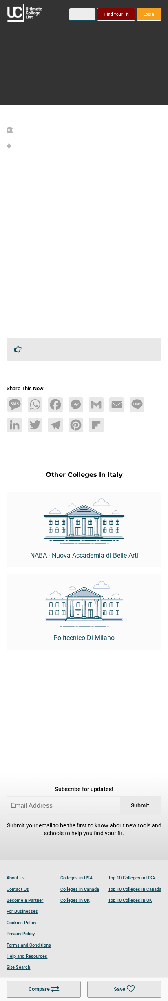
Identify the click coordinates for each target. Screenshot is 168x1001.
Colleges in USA (76, 878)
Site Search (18, 967)
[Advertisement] (84, 247)
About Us (16, 878)
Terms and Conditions (29, 945)
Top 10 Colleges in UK (130, 900)
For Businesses (22, 911)
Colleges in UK (75, 900)
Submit (140, 805)
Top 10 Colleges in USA (131, 878)
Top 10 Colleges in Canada (134, 889)
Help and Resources (27, 956)
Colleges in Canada (79, 889)
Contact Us (18, 889)
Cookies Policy (21, 922)
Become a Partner (25, 900)
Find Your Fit (116, 14)
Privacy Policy (21, 933)
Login (149, 14)
